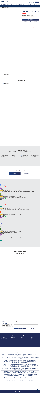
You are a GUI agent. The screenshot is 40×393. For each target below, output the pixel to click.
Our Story (22, 337)
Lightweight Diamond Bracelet (25, 366)
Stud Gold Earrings (22, 375)
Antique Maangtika (22, 355)
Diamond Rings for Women (20, 368)
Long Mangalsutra (13, 372)
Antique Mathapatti (28, 355)
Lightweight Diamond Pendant (34, 365)
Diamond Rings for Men (28, 368)
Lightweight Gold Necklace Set (31, 360)
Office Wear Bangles (7, 377)
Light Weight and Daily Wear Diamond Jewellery (9, 364)
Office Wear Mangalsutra (32, 371)
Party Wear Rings (23, 369)
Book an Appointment (4, 338)
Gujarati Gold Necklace (20, 379)
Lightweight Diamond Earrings (14, 365)
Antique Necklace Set (11, 354)
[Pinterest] (37, 339)
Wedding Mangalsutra (16, 371)
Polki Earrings (26, 357)
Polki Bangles (37, 357)
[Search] (33, 2)
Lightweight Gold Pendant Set (24, 361)
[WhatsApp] (29, 2)
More (38, 4)
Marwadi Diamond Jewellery (24, 380)
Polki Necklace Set (13, 357)
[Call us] (31, 2)
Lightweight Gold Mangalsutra (22, 360)
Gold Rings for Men (12, 368)
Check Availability (36, 25)
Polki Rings (8, 357)
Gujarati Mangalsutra (26, 372)
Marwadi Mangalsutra (34, 372)
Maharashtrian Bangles (21, 377)
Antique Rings (17, 354)
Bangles (28, 4)
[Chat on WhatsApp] (38, 390)
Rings (16, 4)
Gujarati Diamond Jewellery (6, 380)
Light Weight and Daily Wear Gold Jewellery (10, 360)
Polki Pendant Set (31, 357)
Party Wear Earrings (13, 374)
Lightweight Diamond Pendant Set (24, 365)
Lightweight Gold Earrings (15, 361)
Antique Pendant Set (35, 354)
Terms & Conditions (13, 337)
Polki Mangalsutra (20, 357)
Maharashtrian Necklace (4, 379)
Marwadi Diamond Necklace (33, 380)
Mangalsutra (20, 4)
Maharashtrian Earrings (21, 374)
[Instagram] (35, 339)
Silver (13, 4)
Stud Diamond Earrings (29, 375)
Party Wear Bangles (14, 377)
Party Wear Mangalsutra (6, 372)
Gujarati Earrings (27, 374)
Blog (21, 338)
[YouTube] (31, 339)
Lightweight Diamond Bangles (15, 366)
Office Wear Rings (16, 369)
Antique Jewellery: (4, 354)
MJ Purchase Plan (3, 337)
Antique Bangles (16, 355)
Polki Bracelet (20, 358)
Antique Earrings (29, 354)
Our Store (32, 337)
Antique (8, 4)
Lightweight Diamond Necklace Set (32, 364)
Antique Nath (11, 355)
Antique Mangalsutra (23, 354)
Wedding (31, 4)
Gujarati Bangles (27, 377)
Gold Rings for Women (5, 368)
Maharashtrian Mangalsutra (8, 371)
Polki (11, 4)
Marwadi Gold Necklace (35, 379)
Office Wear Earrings (7, 374)
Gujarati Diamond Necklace (15, 380)
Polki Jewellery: (3, 357)
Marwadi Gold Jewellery (27, 379)
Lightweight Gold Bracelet (24, 362)
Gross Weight (24, 15)
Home (1, 7)
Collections (35, 4)
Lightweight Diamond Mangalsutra (22, 364)
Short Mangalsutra (19, 372)
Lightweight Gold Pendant (32, 361)
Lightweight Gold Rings (7, 361)
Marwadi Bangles (33, 377)
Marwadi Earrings (33, 374)
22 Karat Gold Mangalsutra (24, 371)
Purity (32, 15)
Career (21, 341)
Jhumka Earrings (16, 375)
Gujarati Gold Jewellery (12, 379)
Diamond (4, 4)
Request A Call (32, 328)
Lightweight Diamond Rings (5, 365)
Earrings (24, 4)
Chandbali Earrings (10, 375)
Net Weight (28, 15)
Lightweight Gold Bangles (15, 362)
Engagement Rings (35, 368)
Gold (1, 4)
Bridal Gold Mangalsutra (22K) (5, 7)
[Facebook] (33, 339)
